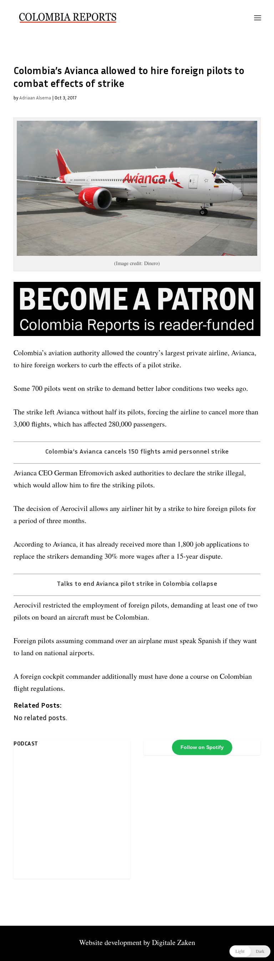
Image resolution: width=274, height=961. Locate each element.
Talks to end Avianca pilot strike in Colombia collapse (137, 583)
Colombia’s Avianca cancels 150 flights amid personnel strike (137, 451)
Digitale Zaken (173, 942)
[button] (249, 951)
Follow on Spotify (202, 747)
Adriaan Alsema (35, 97)
